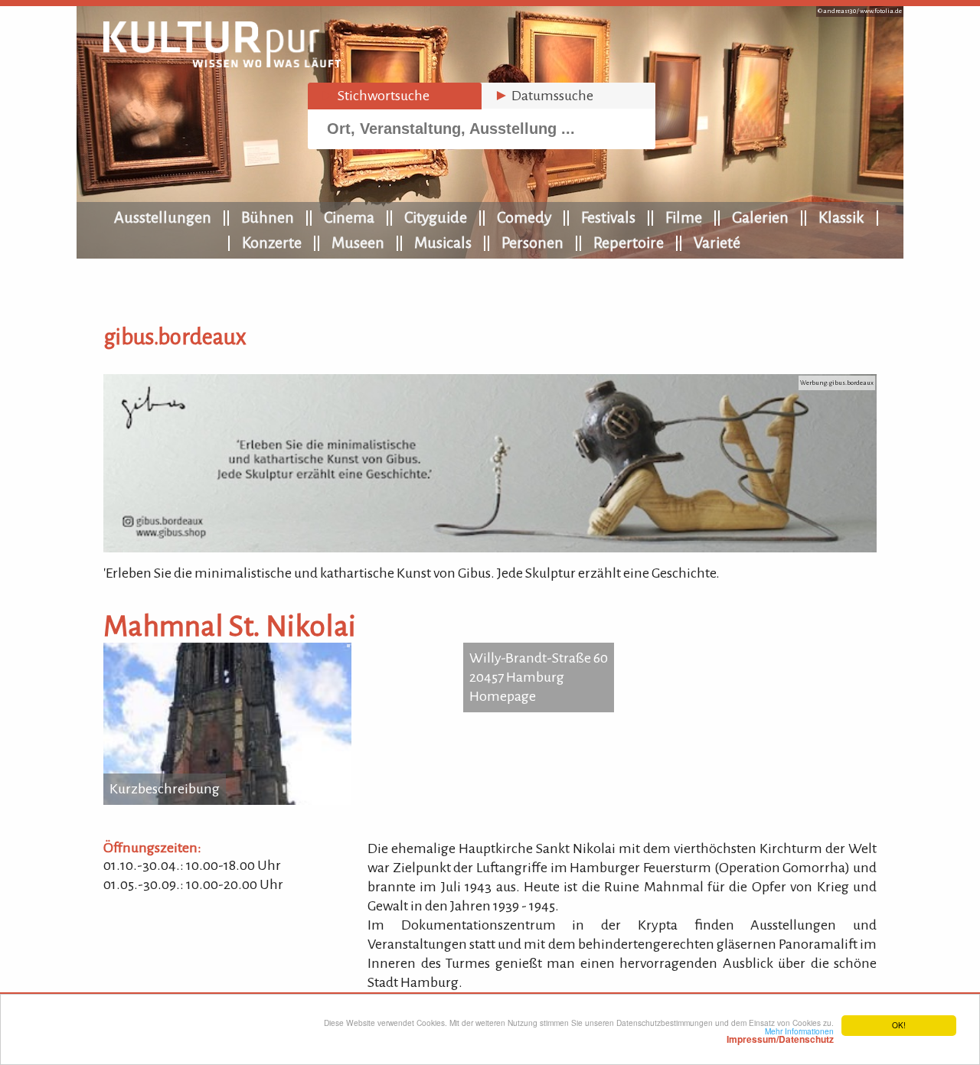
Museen (358, 242)
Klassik (841, 217)
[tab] (395, 96)
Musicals (443, 242)
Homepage (502, 696)
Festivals (608, 217)
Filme (683, 217)
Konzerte (272, 242)
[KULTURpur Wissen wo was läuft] (222, 62)
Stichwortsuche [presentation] (375, 95)
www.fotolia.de (881, 11)
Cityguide (435, 217)
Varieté (717, 242)
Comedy (524, 217)
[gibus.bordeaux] (490, 547)
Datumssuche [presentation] (543, 95)
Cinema (349, 217)
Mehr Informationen (780, 1035)
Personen (532, 242)
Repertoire (628, 242)
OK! (899, 1025)
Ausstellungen (162, 217)
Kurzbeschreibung (164, 788)
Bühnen (267, 217)
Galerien (760, 217)
